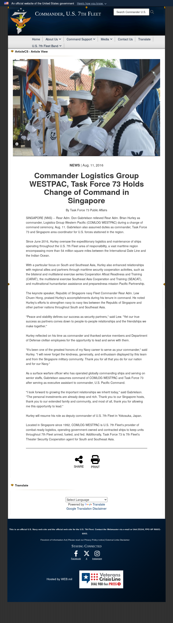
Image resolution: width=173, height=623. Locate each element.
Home (36, 39)
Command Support (79, 39)
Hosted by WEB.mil (59, 579)
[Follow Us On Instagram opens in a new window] (97, 554)
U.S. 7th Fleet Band (45, 46)
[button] (92, 3)
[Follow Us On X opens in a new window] (86, 554)
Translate (144, 39)
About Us (52, 39)
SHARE (79, 466)
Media (105, 39)
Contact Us (125, 39)
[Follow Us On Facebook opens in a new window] (76, 554)
